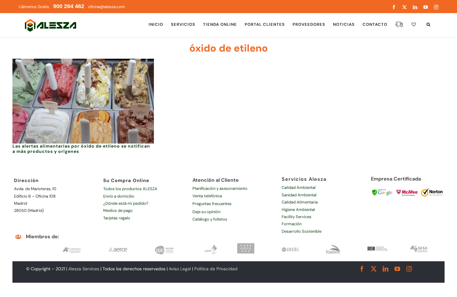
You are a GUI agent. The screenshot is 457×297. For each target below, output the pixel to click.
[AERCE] (118, 245)
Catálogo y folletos (209, 219)
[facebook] (362, 269)
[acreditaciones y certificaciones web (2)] (432, 188)
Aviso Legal (180, 269)
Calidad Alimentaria (300, 202)
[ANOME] (290, 245)
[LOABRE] (333, 245)
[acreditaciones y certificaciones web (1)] (382, 188)
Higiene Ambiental (298, 209)
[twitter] (373, 269)
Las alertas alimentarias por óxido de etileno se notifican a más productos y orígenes (81, 148)
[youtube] (397, 269)
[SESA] (419, 245)
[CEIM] (211, 245)
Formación (292, 223)
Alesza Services (83, 269)
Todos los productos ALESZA (130, 188)
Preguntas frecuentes (212, 203)
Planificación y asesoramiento (219, 188)
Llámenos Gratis (51, 6)
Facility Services (297, 216)
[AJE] (164, 245)
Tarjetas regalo (116, 218)
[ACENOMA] (71, 245)
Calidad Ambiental (299, 187)
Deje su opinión (206, 211)
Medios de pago (118, 210)
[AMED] (246, 245)
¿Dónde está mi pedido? (125, 203)
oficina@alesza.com (106, 6)
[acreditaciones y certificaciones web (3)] (407, 188)
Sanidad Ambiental (299, 195)
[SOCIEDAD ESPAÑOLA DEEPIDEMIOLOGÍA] (378, 245)
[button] (429, 24)
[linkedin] (385, 269)
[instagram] (409, 269)
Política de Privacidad (216, 269)
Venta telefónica (207, 196)
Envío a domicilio (118, 196)
